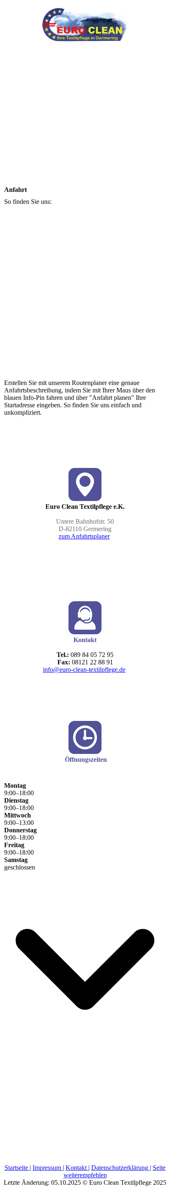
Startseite (17, 1167)
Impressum (48, 1167)
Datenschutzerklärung (120, 1167)
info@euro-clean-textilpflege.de (84, 669)
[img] (85, 20)
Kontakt (77, 1167)
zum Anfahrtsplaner (84, 536)
